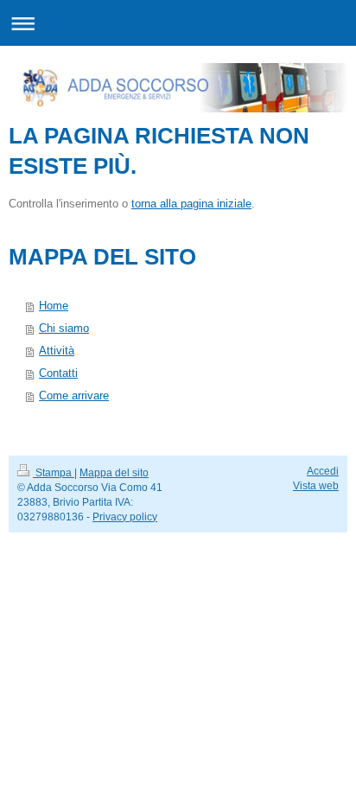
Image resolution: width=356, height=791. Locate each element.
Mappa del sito (114, 473)
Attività (56, 350)
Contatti (58, 373)
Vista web (316, 486)
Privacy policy (124, 517)
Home (53, 305)
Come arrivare (74, 395)
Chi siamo (64, 328)
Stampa (53, 473)
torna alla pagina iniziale (191, 203)
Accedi (323, 471)
